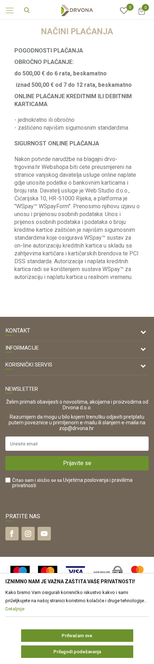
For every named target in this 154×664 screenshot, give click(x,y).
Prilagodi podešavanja (77, 651)
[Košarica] (141, 14)
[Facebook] (12, 533)
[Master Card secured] (137, 572)
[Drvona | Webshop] (77, 10)
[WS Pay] (108, 572)
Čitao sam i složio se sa (72, 483)
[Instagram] (28, 533)
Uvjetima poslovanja (86, 480)
